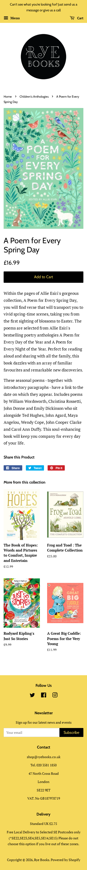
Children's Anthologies (34, 96)
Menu (14, 18)
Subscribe (71, 732)
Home (8, 96)
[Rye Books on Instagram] (55, 696)
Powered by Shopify (65, 859)
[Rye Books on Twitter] (32, 696)
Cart (79, 18)
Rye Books (41, 859)
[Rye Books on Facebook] (43, 696)
